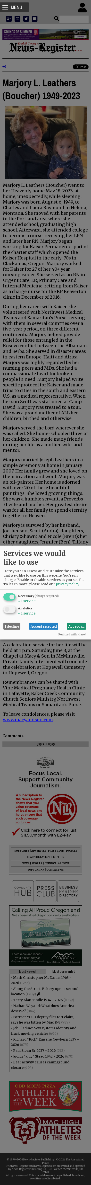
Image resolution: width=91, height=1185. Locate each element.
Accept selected (44, 626)
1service (26, 601)
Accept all (76, 626)
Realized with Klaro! (72, 634)
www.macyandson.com (28, 719)
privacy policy (67, 584)
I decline (12, 626)
